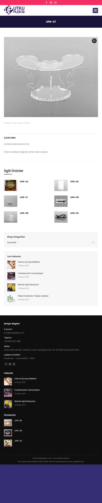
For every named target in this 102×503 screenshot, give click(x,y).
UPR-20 (74, 181)
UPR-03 (74, 213)
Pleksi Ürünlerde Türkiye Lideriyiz (33, 295)
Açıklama (10, 137)
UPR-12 (24, 197)
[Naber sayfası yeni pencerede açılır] (55, 2)
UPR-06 (24, 213)
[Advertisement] (51, 483)
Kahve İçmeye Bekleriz (29, 261)
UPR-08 (74, 197)
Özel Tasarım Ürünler (21, 123)
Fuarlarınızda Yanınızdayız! (30, 273)
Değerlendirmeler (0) (16, 144)
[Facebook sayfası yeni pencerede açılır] (46, 2)
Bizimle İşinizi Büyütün (28, 284)
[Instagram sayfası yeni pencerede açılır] (51, 2)
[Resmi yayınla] (11, 265)
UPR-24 (24, 181)
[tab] (51, 136)
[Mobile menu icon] (95, 10)
